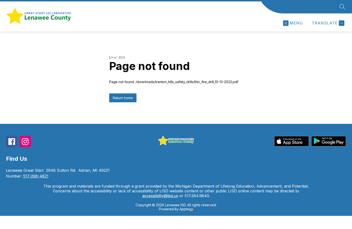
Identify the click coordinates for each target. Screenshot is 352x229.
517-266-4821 (35, 176)
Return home (123, 98)
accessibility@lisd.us (160, 195)
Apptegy (186, 209)
